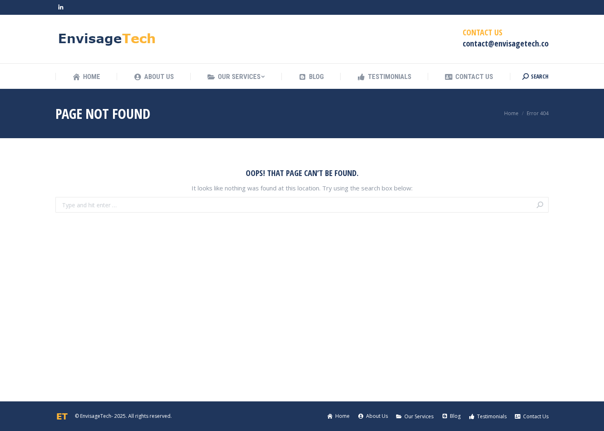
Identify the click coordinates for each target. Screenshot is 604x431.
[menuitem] (86, 77)
